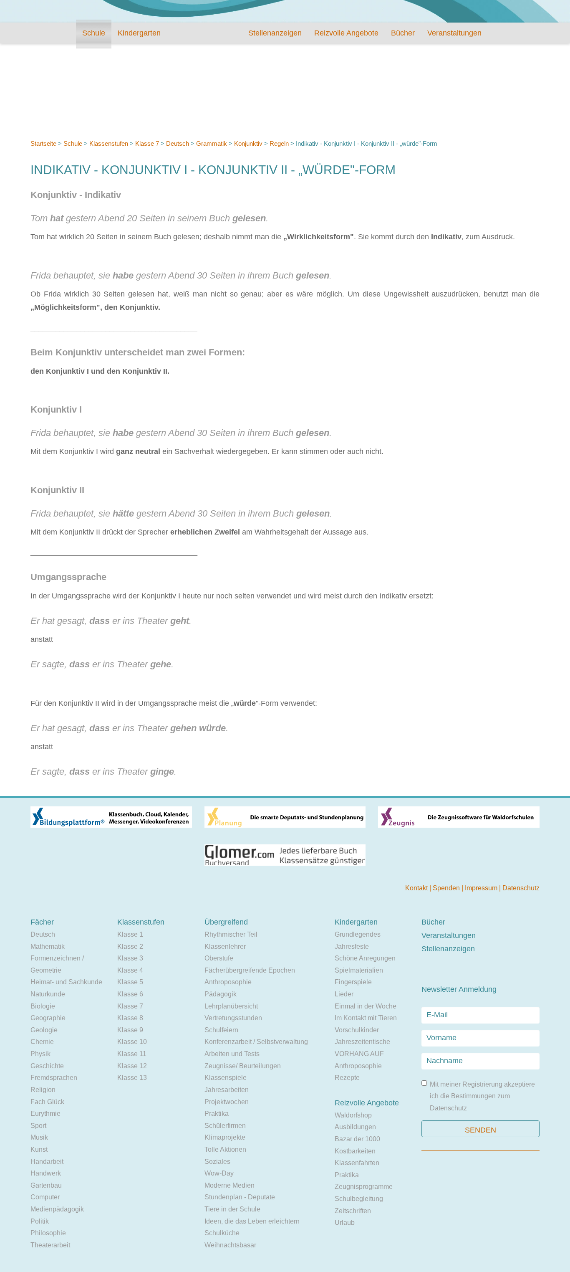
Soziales (217, 1161)
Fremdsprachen (53, 1077)
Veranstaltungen (454, 33)
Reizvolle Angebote (346, 33)
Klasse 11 (131, 1053)
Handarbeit (46, 1161)
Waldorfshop (353, 1115)
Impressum (482, 888)
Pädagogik (220, 994)
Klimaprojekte (224, 1137)
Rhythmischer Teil (230, 934)
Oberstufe (218, 958)
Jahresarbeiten (226, 1089)
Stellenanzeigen (275, 33)
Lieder (344, 994)
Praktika (216, 1113)
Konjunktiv (248, 143)
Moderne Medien (229, 1185)
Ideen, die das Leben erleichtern (252, 1221)
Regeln (279, 143)
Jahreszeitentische (362, 1041)
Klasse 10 (132, 1041)
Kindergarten (139, 33)
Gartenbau (46, 1185)
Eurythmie (45, 1113)
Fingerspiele (353, 982)
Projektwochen (226, 1101)
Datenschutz (521, 888)
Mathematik (47, 946)
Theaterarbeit (50, 1245)
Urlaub (345, 1222)
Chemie (42, 1041)
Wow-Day (219, 1173)
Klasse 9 (130, 1030)
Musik (39, 1137)
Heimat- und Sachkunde (66, 982)
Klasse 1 (130, 934)
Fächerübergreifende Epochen (249, 970)
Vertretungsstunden (233, 1017)
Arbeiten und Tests (232, 1053)
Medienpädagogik (57, 1209)
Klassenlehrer (225, 946)
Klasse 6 (130, 994)
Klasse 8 (130, 1017)
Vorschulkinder (357, 1030)
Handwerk (45, 1173)
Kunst (39, 1149)
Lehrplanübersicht (231, 1006)
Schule (93, 33)
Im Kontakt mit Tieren (366, 1017)
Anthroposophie (228, 982)
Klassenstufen (108, 143)
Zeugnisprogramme (364, 1186)
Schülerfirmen (225, 1125)
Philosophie (48, 1233)
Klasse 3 (130, 958)
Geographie (48, 1017)
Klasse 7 (147, 143)
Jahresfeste (352, 946)
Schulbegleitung (359, 1198)
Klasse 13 (132, 1077)
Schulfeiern (221, 1030)
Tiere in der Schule (232, 1209)
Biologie (42, 1006)
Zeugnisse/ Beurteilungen (242, 1065)
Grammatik (211, 143)
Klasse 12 (132, 1065)
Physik (40, 1053)
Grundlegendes (358, 934)
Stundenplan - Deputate (239, 1197)
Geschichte (47, 1065)
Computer (45, 1197)
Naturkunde (47, 994)
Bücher (403, 33)
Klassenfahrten (357, 1162)
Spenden (447, 888)
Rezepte (347, 1077)
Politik (39, 1221)
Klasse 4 (130, 970)
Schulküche (222, 1233)
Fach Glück (47, 1101)
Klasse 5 (130, 982)
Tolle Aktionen (225, 1149)
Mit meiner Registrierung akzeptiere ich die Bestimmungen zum (482, 1096)
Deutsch (177, 143)
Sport (38, 1125)
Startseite (43, 143)
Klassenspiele (225, 1077)
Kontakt (417, 888)
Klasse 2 (130, 946)
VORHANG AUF (359, 1053)
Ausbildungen (355, 1126)
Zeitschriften (353, 1210)
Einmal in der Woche (365, 1006)
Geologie (44, 1030)
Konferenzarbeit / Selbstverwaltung (256, 1041)
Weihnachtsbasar (230, 1245)
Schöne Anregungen (365, 958)
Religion (42, 1089)
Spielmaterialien (359, 970)
